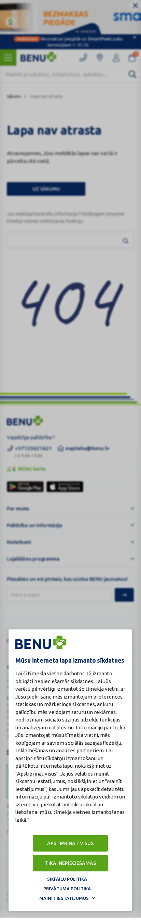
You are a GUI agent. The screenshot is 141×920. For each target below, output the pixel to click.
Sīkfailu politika (67, 879)
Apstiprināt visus (70, 843)
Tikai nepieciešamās (70, 863)
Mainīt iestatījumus (64, 898)
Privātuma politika (67, 888)
